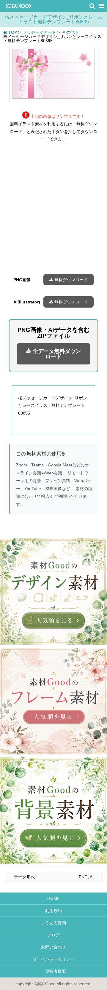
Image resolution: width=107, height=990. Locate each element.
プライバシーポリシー (53, 959)
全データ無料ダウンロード (56, 353)
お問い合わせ (53, 947)
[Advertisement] (53, 212)
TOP (12, 32)
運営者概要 (53, 971)
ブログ (53, 935)
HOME (53, 898)
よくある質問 (53, 922)
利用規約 (53, 910)
